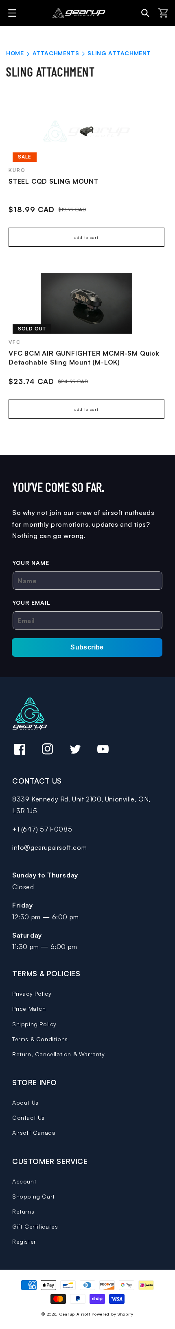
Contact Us (28, 1117)
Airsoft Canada (33, 1132)
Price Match (29, 1008)
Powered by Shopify (112, 1314)
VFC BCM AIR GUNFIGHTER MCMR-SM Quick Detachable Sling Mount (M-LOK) (84, 357)
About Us (25, 1102)
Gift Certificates (35, 1226)
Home (15, 53)
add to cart (86, 237)
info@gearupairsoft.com (49, 847)
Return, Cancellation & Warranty (58, 1054)
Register (24, 1241)
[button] (13, 13)
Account (24, 1181)
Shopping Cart (33, 1196)
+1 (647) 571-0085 (42, 829)
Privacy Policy (31, 993)
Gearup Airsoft (74, 1314)
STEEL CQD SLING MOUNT (53, 181)
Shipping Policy (34, 1024)
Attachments (57, 53)
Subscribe (87, 647)
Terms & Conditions (40, 1039)
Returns (23, 1211)
